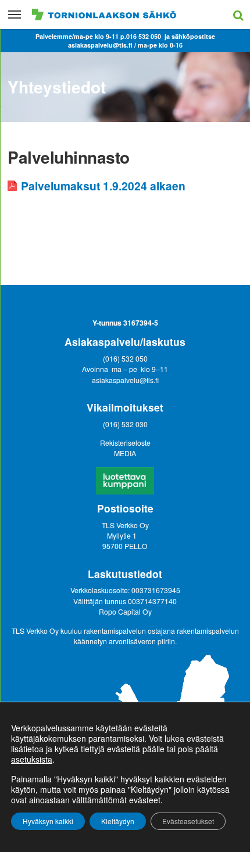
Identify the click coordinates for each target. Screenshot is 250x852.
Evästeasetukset (188, 821)
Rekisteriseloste (125, 442)
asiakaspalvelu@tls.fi (125, 380)
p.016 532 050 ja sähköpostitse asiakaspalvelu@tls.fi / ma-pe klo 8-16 (141, 40)
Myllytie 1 (122, 535)
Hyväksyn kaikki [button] (48, 821)
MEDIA (125, 453)
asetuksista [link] (31, 759)
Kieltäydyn (117, 821)
